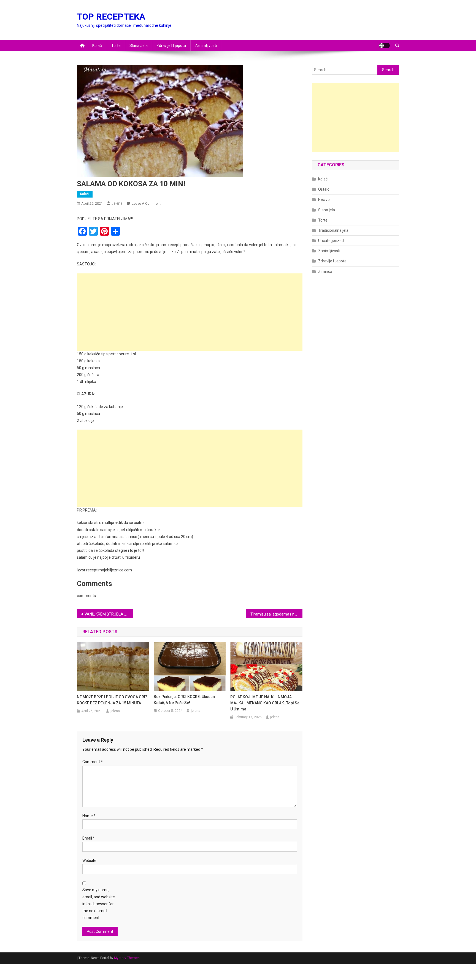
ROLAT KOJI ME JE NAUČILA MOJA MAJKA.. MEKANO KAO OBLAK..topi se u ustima (264, 703)
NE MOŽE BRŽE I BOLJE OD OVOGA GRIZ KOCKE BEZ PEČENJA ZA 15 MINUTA (112, 700)
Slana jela (138, 45)
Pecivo (324, 199)
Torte (116, 45)
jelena (117, 203)
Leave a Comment (146, 203)
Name (89, 816)
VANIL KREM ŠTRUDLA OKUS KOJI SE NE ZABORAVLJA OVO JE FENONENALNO (109, 614)
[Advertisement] (189, 312)
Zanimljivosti (206, 45)
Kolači (97, 45)
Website (89, 860)
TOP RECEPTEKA (111, 16)
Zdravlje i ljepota (171, 45)
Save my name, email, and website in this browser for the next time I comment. (98, 904)
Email (88, 838)
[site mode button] (384, 45)
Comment (92, 762)
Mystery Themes (127, 958)
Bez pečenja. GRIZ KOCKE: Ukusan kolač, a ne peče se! (184, 699)
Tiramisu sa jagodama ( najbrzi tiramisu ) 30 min (276, 614)
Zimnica (325, 271)
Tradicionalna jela (333, 230)
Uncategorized (331, 240)
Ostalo (323, 189)
